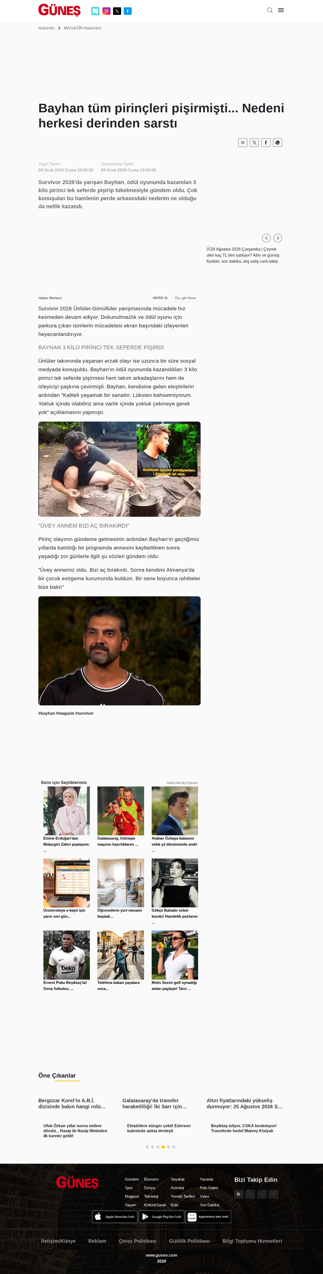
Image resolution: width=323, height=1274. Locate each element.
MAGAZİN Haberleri (82, 28)
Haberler (46, 28)
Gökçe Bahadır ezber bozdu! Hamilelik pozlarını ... (175, 916)
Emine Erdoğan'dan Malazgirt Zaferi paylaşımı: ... (66, 844)
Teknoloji (151, 1196)
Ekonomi (151, 1179)
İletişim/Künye (58, 1241)
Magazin (132, 1196)
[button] (266, 238)
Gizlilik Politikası (189, 1241)
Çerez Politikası (137, 1241)
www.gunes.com (161, 1255)
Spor (129, 1188)
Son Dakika (209, 1205)
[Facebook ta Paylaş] (266, 143)
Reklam (97, 1241)
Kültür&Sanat (155, 1205)
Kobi (174, 1205)
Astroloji (177, 1188)
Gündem (132, 1179)
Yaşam (131, 1205)
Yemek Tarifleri (183, 1196)
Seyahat (177, 1179)
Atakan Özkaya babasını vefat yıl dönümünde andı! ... (174, 844)
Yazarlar (206, 1179)
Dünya (149, 1188)
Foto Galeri (209, 1188)
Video (204, 1196)
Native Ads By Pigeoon (182, 783)
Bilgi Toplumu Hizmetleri (252, 1241)
